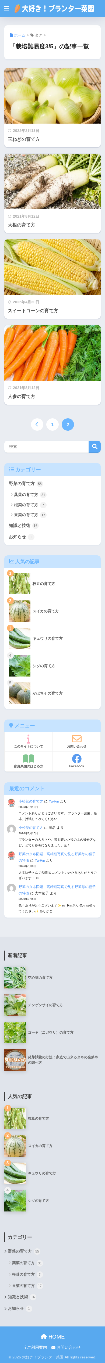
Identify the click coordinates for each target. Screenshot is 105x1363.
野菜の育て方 (25, 483)
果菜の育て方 (29, 514)
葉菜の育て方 (29, 494)
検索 (95, 447)
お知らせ (20, 536)
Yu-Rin (54, 801)
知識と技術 (23, 525)
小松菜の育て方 (31, 801)
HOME (56, 1337)
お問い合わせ (68, 1347)
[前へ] (37, 424)
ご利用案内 (36, 1347)
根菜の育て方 (29, 504)
